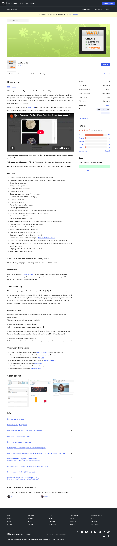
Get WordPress (108, 3)
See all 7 (107, 105)
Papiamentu (28, 534)
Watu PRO (31, 107)
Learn (50, 515)
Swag (72, 524)
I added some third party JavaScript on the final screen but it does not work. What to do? (23, 478)
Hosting (9, 521)
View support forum (85, 171)
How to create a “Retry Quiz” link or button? (22, 472)
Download (105, 64)
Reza (38, 352)
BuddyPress (95, 524)
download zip (45, 352)
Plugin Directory (12, 9)
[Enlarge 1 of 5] (26, 381)
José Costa (38, 363)
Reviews (21, 74)
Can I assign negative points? (17, 425)
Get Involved (74, 515)
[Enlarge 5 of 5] (71, 381)
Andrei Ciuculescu (49, 360)
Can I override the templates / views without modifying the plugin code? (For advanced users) (23, 459)
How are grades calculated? (16, 419)
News (9, 518)
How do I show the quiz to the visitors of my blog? (24, 430)
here (54, 355)
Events (72, 518)
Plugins (30, 521)
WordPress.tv (54, 524)
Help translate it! (74, 14)
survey (103, 113)
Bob (21, 66)
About (9, 515)
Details (11, 74)
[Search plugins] (27, 20)
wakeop (47, 496)
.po (39, 358)
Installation (31, 74)
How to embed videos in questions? (19, 442)
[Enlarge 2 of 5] (26, 389)
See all (107, 151)
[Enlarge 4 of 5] (49, 390)
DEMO (14, 87)
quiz (108, 109)
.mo (42, 358)
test (108, 113)
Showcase (31, 515)
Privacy (9, 524)
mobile (103, 109)
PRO (8, 87)
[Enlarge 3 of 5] (49, 381)
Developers (52, 521)
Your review (83, 151)
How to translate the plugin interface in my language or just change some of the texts (36, 453)
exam (98, 109)
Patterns (30, 524)
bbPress (94, 521)
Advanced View (84, 118)
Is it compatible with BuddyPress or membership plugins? (26, 448)
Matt (93, 518)
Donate (73, 521)
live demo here (28, 274)
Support (107, 74)
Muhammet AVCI (37, 369)
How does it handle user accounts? (19, 436)
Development (44, 74)
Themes (30, 518)
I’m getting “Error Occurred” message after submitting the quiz (28, 466)
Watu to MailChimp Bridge (46, 238)
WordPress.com (96, 515)
